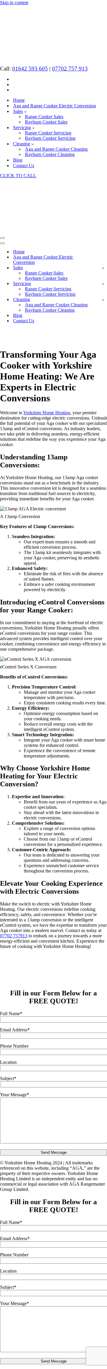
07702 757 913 (70, 68)
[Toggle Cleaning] (103, 299)
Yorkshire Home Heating (46, 412)
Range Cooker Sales (44, 116)
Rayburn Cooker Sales (46, 121)
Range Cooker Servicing (48, 132)
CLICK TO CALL (18, 175)
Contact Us (23, 165)
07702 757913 (13, 935)
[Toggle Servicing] (103, 283)
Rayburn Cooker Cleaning (50, 154)
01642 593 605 (30, 68)
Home (19, 100)
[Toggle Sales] (103, 267)
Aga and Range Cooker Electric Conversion (54, 105)
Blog (17, 159)
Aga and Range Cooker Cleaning (56, 149)
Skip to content (14, 2)
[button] (25, 111)
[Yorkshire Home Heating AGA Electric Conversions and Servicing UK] (27, 57)
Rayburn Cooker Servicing (50, 138)
